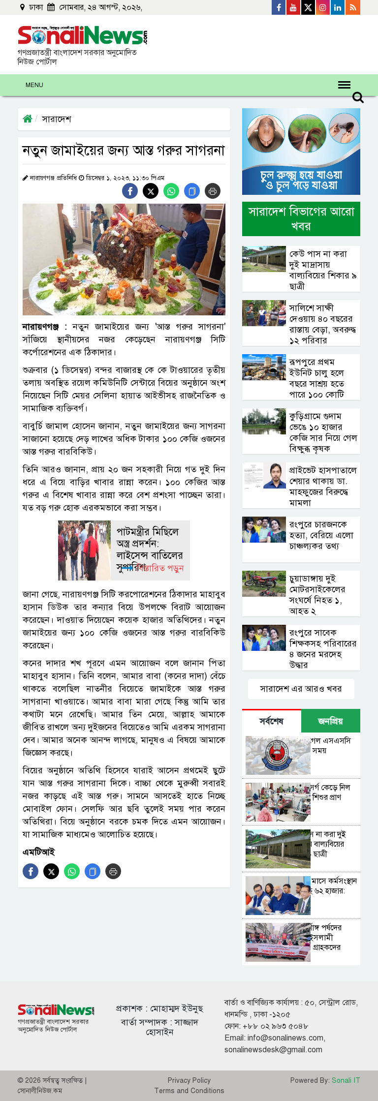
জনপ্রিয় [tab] (330, 721)
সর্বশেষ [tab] (272, 721)
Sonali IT (346, 1080)
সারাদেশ (56, 119)
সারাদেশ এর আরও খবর (301, 688)
